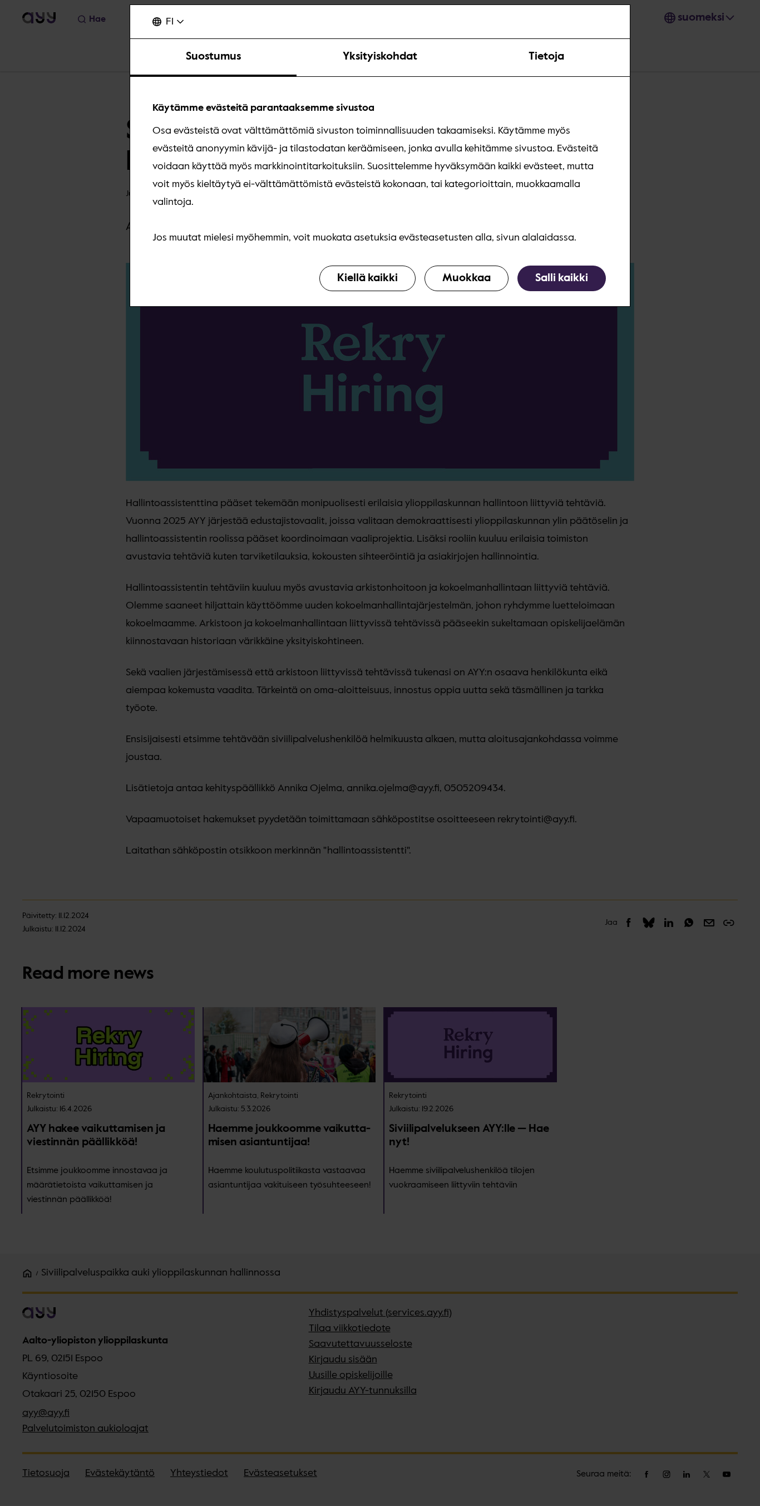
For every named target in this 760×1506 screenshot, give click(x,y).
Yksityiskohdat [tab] (380, 56)
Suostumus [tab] (213, 56)
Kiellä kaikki (367, 278)
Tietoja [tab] (546, 56)
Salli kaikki (561, 278)
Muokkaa (466, 278)
